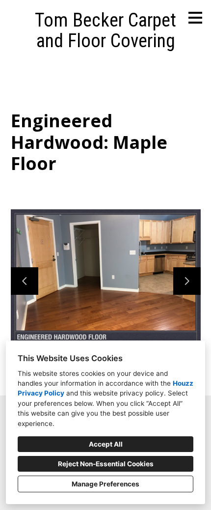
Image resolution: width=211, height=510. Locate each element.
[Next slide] (187, 281)
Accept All (106, 444)
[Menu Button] (195, 18)
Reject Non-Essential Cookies (106, 464)
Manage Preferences (105, 484)
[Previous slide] (24, 281)
